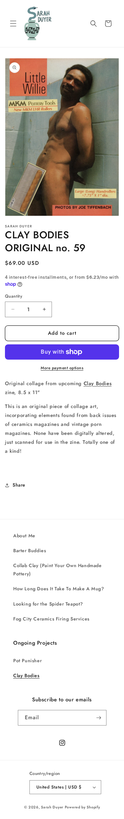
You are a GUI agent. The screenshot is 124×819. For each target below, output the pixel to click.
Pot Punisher (27, 660)
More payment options (62, 368)
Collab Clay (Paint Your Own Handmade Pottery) (57, 569)
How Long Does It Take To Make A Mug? (58, 588)
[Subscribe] (99, 718)
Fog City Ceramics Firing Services (51, 618)
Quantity (13, 296)
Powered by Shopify (82, 807)
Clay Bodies (98, 383)
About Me (24, 535)
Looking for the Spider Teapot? (48, 604)
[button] (13, 23)
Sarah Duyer (52, 807)
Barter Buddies (29, 550)
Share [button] (19, 485)
